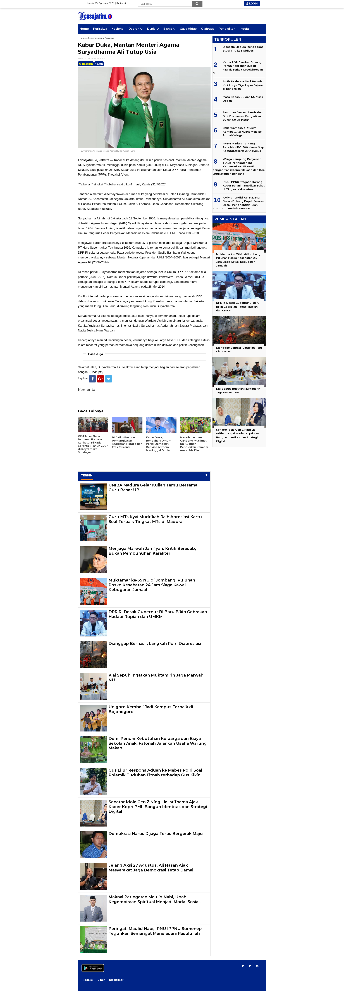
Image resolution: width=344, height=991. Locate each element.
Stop (99, 63)
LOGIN (253, 3)
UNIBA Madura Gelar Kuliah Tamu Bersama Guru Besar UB (153, 487)
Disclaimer (116, 980)
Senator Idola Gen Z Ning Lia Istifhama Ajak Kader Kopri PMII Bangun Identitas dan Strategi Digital (158, 806)
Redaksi (88, 980)
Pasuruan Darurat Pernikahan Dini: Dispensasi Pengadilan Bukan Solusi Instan (243, 116)
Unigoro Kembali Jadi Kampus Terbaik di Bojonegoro (151, 709)
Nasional (117, 28)
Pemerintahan (95, 38)
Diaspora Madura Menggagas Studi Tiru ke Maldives (243, 48)
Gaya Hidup (188, 28)
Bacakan (87, 63)
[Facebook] (92, 378)
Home (84, 28)
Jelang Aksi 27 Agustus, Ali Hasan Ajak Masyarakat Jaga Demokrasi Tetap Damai (151, 867)
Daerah (133, 28)
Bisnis (167, 28)
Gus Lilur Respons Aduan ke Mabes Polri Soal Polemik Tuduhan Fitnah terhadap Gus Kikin (155, 772)
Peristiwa (100, 28)
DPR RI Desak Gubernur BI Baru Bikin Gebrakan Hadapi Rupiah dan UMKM (158, 614)
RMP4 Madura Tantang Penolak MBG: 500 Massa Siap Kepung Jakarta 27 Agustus (243, 147)
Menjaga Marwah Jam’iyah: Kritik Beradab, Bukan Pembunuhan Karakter (152, 551)
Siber (101, 980)
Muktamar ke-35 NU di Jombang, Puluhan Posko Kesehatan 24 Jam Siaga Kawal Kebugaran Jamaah (152, 585)
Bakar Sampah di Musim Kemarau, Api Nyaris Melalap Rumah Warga (242, 131)
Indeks (245, 28)
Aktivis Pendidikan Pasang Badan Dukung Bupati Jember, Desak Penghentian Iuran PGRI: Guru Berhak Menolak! (238, 203)
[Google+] (100, 378)
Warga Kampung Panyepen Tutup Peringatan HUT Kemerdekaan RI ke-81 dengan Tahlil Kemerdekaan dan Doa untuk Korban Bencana (238, 166)
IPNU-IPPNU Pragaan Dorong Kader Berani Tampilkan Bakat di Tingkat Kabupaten (244, 185)
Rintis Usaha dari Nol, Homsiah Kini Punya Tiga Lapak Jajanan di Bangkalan (243, 85)
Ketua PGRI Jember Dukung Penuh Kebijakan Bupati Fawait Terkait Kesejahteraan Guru (237, 67)
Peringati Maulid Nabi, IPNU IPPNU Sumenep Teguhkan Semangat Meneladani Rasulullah (155, 931)
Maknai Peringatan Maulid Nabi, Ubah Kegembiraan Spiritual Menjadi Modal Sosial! (155, 899)
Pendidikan (227, 28)
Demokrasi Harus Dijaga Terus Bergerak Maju (156, 833)
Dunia (151, 28)
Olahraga (207, 28)
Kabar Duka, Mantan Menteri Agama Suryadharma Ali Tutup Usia (128, 48)
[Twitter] (108, 378)
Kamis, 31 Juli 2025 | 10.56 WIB (91, 58)
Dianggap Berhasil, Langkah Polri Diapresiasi (155, 643)
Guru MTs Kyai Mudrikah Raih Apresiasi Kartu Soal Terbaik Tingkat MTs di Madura (155, 519)
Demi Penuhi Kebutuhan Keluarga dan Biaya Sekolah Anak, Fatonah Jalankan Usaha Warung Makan (158, 743)
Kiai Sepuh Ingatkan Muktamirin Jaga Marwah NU (156, 677)
